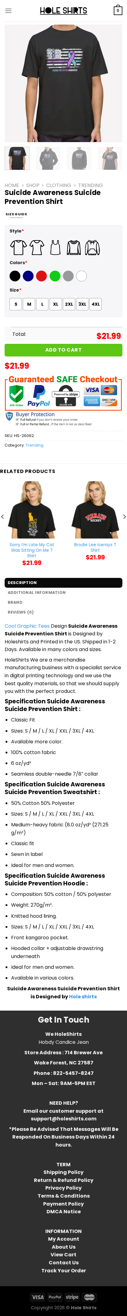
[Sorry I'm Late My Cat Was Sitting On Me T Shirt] (31, 510)
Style (17, 231)
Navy (29, 279)
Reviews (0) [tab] (21, 612)
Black (16, 279)
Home (12, 185)
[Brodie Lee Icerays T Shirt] (95, 510)
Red (40, 279)
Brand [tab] (15, 602)
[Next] (112, 83)
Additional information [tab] (37, 592)
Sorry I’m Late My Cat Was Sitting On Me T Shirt (32, 550)
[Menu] (8, 10)
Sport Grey (69, 279)
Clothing (58, 185)
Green (56, 279)
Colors (18, 263)
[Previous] (14, 83)
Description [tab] (22, 582)
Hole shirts (83, 996)
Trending (90, 185)
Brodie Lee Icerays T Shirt (95, 547)
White (82, 279)
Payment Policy (63, 1203)
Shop (32, 185)
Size (16, 290)
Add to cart (63, 349)
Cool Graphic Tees (27, 626)
